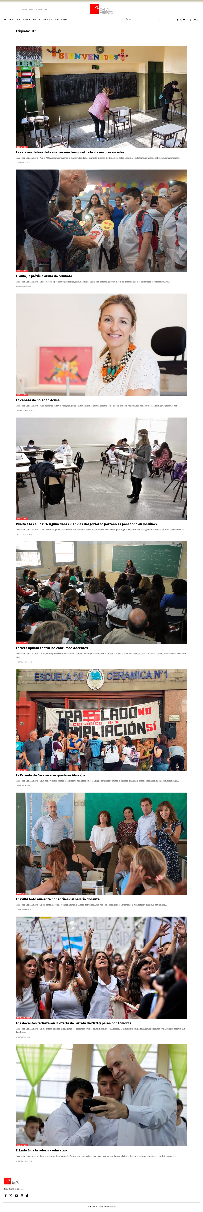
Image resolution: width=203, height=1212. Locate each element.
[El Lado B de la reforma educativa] (101, 1095)
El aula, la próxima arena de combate (44, 276)
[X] (180, 19)
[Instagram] (187, 19)
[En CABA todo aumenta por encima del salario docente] (101, 844)
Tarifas (20, 894)
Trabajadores (23, 1018)
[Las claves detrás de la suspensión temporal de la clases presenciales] (101, 97)
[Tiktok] (190, 19)
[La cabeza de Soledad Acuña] (101, 345)
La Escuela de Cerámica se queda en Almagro (50, 775)
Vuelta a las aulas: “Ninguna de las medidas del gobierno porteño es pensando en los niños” (87, 524)
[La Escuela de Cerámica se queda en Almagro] (101, 720)
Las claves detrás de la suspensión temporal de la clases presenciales (70, 152)
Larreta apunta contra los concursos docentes (52, 648)
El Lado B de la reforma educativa (41, 1150)
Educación (22, 147)
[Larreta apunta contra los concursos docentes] (101, 592)
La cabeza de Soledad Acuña (38, 400)
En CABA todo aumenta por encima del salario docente (58, 899)
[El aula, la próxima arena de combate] (101, 221)
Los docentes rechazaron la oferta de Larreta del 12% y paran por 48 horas (73, 1023)
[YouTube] (184, 19)
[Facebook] (177, 19)
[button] (70, 19)
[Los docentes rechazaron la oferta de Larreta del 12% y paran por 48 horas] (101, 968)
